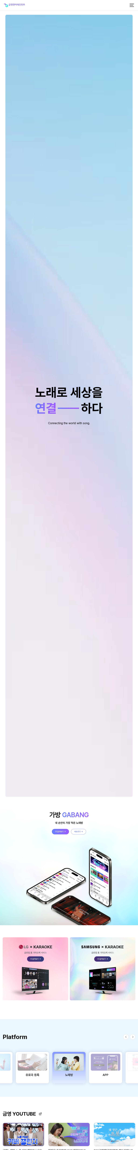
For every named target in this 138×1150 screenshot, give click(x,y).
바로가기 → (78, 831)
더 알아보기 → (60, 831)
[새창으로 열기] (40, 1113)
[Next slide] (132, 1037)
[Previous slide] (126, 1037)
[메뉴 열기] (132, 5)
